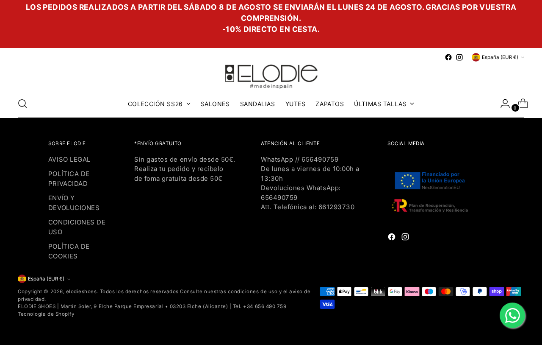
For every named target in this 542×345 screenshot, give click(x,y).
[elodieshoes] (271, 76)
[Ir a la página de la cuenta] (501, 103)
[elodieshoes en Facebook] (448, 57)
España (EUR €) (500, 57)
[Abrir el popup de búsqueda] (22, 103)
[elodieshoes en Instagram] (459, 57)
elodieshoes (81, 292)
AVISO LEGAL (69, 159)
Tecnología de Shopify (46, 314)
